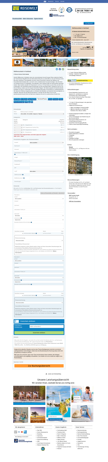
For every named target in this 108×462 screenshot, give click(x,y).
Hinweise (55, 99)
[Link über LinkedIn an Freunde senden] (56, 69)
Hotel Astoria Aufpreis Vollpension (30, 233)
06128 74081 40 (85, 10)
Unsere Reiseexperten (42, 432)
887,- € (89, 47)
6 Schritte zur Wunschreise (79, 417)
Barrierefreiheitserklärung (83, 434)
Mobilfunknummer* (18, 178)
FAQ (78, 445)
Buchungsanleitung (82, 432)
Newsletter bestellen (55, 419)
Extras (50, 99)
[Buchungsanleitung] (82, 413)
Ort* (15, 167)
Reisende (16, 186)
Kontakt (79, 439)
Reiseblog (39, 434)
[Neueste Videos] (29, 395)
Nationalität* (16, 213)
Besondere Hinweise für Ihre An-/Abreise (22, 222)
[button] (63, 69)
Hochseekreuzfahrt (62, 430)
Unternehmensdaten (42, 437)
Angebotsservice (81, 441)
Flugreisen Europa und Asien (64, 446)
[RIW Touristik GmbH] (45, 1)
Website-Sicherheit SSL (43, 445)
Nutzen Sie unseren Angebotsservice (81, 398)
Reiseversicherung (81, 430)
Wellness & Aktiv (61, 437)
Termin (15, 113)
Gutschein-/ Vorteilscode (18, 326)
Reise (15, 111)
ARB (26, 102)
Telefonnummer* (18, 174)
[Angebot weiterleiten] (32, 102)
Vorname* (16, 149)
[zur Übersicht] (25, 8)
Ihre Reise (17, 99)
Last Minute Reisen (62, 441)
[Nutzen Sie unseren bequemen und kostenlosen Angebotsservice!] (82, 394)
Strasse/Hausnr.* (18, 160)
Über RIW (39, 430)
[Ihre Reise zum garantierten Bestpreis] (69, 9)
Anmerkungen (17, 181)
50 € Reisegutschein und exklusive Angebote (58, 394)
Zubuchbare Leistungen (19, 231)
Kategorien (17, 117)
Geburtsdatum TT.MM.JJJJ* (19, 209)
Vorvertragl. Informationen (43, 443)
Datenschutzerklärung (42, 439)
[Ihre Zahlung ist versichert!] (57, 15)
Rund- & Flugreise (61, 434)
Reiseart (59, 448)
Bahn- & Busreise (28, 18)
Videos (61, 99)
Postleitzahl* (17, 164)
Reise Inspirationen (23, 402)
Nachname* (17, 145)
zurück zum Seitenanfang (53, 374)
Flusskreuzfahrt (17, 18)
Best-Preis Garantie (19, 419)
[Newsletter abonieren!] (58, 404)
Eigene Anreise (38, 18)
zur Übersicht (89, 23)
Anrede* (16, 142)
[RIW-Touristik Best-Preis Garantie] (20, 414)
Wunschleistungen (19, 102)
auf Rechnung (53, 10)
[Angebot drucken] (29, 102)
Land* (15, 171)
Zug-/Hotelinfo (32, 99)
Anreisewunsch (17, 218)
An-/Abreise (24, 99)
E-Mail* (16, 157)
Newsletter (80, 443)
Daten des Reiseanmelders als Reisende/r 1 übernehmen (52, 193)
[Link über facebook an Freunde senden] (59, 69)
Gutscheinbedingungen (82, 437)
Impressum (40, 435)
